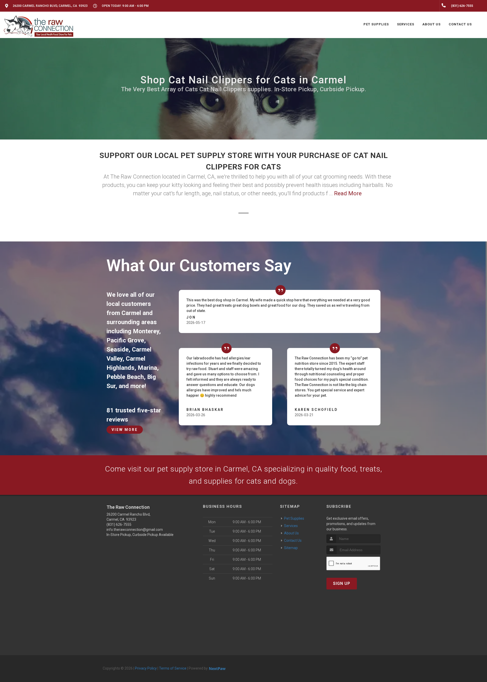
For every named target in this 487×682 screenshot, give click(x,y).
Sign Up (341, 583)
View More (125, 430)
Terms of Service (172, 668)
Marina (147, 367)
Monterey (146, 331)
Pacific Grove (125, 340)
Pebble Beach (125, 376)
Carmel (131, 313)
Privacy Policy (146, 668)
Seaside (118, 349)
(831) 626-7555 (119, 524)
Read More (348, 193)
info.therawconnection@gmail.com (135, 530)
